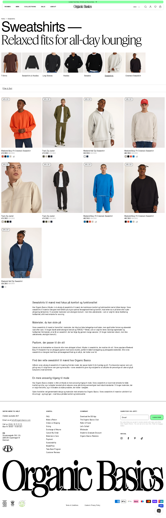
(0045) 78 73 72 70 (15, 424)
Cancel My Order (52, 433)
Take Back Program (53, 449)
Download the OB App (88, 416)
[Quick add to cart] (38, 144)
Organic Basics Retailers (89, 436)
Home (3, 19)
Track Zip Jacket (48, 151)
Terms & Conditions (72, 505)
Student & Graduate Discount (90, 433)
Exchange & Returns (53, 429)
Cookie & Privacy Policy (92, 505)
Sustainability (51, 442)
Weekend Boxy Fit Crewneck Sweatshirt (16, 151)
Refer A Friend (85, 423)
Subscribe (157, 417)
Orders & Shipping (53, 423)
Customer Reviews (53, 452)
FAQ (47, 416)
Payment (49, 439)
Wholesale (84, 429)
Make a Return (51, 419)
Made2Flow (50, 446)
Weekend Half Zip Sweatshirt (94, 151)
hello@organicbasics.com (20, 420)
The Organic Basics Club (89, 419)
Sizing (48, 426)
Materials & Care (52, 436)
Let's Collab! (84, 426)
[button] (145, 7)
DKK (135, 7)
